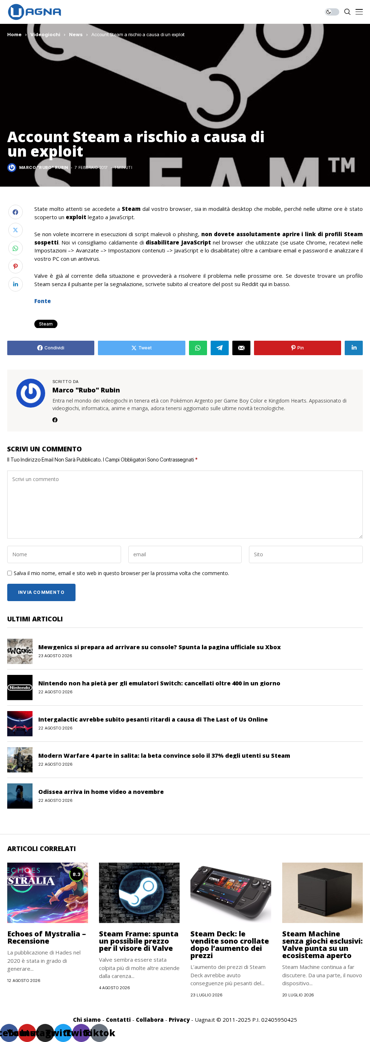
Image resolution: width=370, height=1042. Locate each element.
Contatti (118, 1019)
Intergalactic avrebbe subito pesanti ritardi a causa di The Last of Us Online (153, 719)
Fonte (42, 301)
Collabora (150, 1019)
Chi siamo (87, 1019)
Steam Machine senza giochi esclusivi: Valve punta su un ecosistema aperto (322, 944)
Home (14, 34)
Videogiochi (45, 34)
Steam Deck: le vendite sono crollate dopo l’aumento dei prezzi (229, 944)
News (76, 34)
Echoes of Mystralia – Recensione (46, 937)
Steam (46, 324)
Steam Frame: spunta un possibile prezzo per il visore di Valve (138, 941)
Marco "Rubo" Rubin (43, 167)
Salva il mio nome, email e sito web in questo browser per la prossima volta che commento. (121, 573)
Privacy (179, 1019)
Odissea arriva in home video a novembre (101, 792)
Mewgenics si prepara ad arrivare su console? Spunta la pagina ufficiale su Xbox (159, 647)
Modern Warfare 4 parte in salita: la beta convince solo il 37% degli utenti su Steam (164, 756)
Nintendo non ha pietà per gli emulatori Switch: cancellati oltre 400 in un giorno (159, 683)
